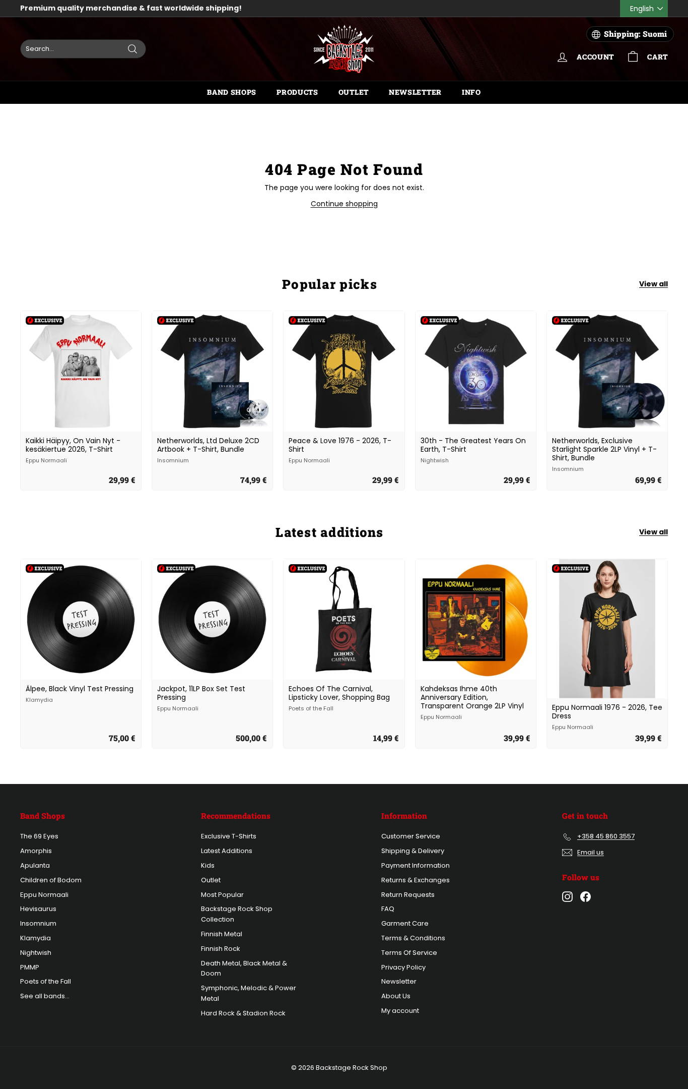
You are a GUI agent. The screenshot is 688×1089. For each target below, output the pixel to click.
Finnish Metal (221, 934)
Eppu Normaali (44, 894)
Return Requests (408, 894)
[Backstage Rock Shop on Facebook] (585, 896)
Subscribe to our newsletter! (75, 9)
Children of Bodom (51, 880)
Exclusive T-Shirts (228, 836)
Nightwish (35, 952)
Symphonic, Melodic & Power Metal (248, 993)
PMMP (29, 967)
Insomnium (38, 923)
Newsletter (415, 92)
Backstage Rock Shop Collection (236, 914)
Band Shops (231, 92)
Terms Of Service (409, 952)
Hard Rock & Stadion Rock (243, 1013)
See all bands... (45, 996)
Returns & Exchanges (415, 880)
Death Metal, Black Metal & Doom (244, 968)
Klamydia (35, 938)
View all (653, 284)
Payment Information (415, 865)
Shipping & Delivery (412, 851)
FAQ (387, 909)
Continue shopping (344, 204)
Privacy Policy (403, 967)
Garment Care (405, 923)
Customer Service (410, 836)
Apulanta (35, 865)
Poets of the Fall (45, 981)
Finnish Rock (220, 948)
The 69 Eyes (39, 836)
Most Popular (222, 894)
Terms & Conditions (413, 938)
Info (471, 92)
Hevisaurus (38, 909)
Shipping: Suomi (635, 34)
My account (400, 1010)
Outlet (353, 92)
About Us (395, 996)
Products (297, 92)
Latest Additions (226, 851)
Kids (208, 865)
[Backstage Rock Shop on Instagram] (567, 896)
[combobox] (83, 48)
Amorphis (36, 851)
